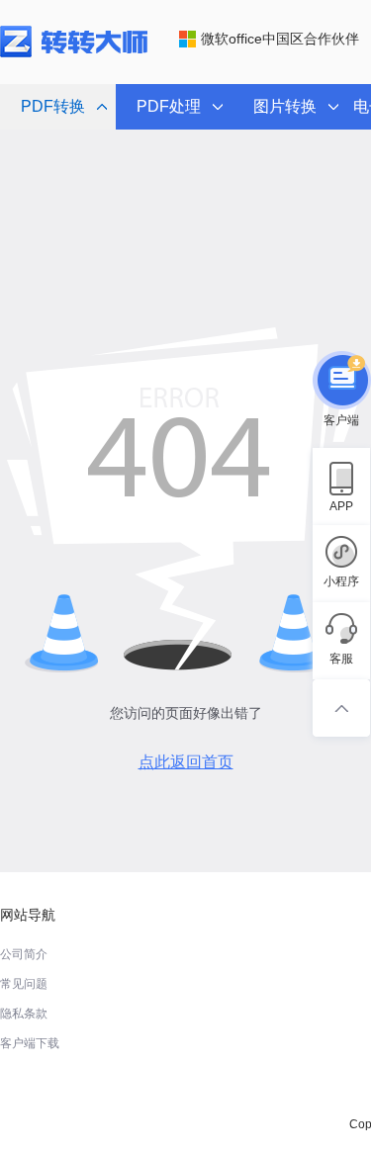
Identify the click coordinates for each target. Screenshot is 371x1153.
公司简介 (23, 954)
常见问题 (23, 984)
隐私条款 (23, 1013)
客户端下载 (29, 1043)
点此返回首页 (186, 762)
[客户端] (341, 380)
